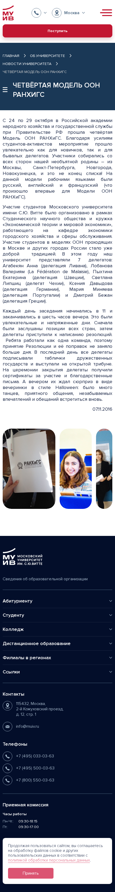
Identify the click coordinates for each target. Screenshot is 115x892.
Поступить (57, 31)
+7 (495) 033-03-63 (35, 756)
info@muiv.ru (27, 726)
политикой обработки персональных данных (49, 860)
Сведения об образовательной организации (45, 579)
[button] (39, 13)
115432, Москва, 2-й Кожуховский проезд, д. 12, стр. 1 (40, 709)
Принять (31, 873)
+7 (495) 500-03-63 (35, 768)
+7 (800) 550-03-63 (35, 780)
